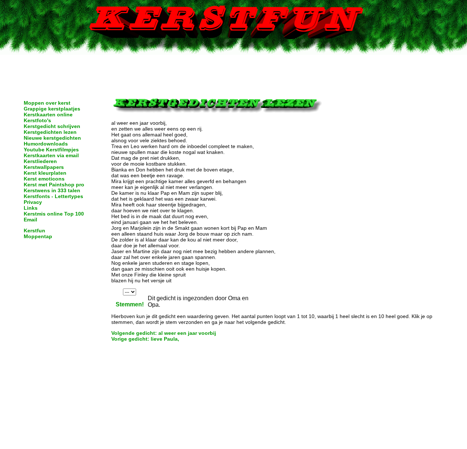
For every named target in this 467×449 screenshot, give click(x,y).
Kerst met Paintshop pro (54, 184)
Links (31, 208)
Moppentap (38, 236)
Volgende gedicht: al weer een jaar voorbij (163, 333)
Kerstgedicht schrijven (52, 126)
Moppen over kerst (47, 103)
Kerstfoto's (37, 120)
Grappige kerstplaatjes (52, 109)
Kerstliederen (40, 161)
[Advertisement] (233, 71)
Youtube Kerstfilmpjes (51, 149)
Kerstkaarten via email (51, 155)
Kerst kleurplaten (45, 173)
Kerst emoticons (44, 179)
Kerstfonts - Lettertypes (53, 196)
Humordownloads (46, 144)
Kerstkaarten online (48, 114)
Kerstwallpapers (44, 167)
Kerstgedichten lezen (50, 132)
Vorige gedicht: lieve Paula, (145, 339)
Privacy (33, 202)
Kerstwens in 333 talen (52, 190)
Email (30, 219)
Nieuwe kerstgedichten (52, 138)
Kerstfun (34, 230)
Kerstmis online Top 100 (54, 214)
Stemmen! (130, 304)
